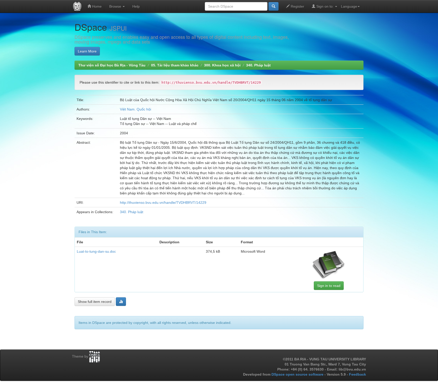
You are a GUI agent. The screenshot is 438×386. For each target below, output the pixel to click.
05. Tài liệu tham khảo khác (174, 65)
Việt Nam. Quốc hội (135, 109)
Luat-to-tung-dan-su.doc (96, 251)
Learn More (87, 51)
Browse (115, 6)
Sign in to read (328, 286)
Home (96, 6)
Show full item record (95, 302)
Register (297, 6)
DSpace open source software (297, 374)
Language (349, 6)
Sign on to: (325, 6)
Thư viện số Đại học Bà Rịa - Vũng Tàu (111, 65)
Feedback (357, 374)
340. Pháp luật (258, 65)
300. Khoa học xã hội (222, 65)
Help (136, 6)
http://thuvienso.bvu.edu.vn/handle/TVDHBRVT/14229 (163, 202)
